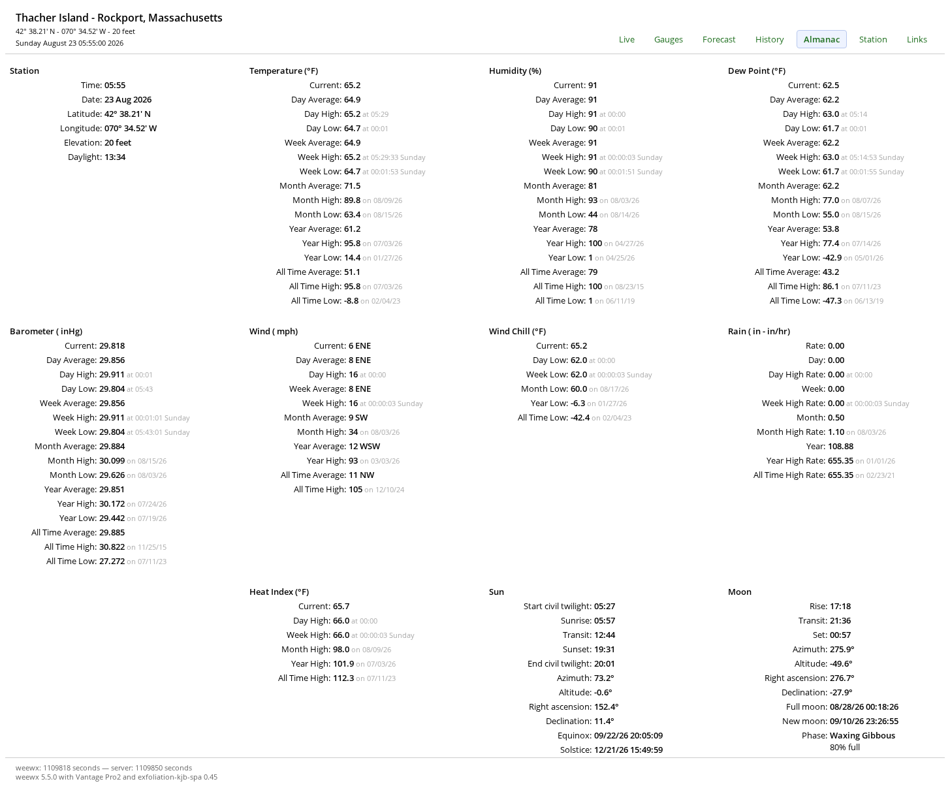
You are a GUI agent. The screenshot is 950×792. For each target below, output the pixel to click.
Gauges (668, 39)
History (769, 39)
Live (627, 39)
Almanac (822, 39)
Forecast (719, 39)
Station (873, 39)
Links (917, 39)
